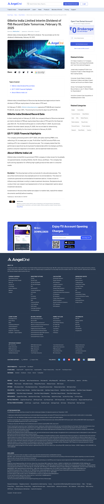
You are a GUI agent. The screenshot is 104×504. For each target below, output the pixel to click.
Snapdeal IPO (78, 330)
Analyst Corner (78, 302)
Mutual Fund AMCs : (13, 399)
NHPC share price (35, 346)
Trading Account (79, 282)
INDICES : (9, 380)
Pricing (67, 9)
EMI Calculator (56, 306)
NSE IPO (77, 318)
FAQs (83, 484)
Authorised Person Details (37, 334)
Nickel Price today (56, 396)
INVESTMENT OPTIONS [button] (37, 276)
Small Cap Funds (45, 403)
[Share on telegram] (15, 72)
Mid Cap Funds (71, 403)
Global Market (85, 114)
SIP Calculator (56, 282)
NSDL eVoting (89, 486)
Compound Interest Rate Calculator (61, 292)
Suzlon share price (13, 346)
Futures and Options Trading (82, 296)
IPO (76, 290)
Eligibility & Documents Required (38, 328)
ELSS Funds (28, 403)
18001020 (25, 359)
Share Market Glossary (58, 322)
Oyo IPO (77, 322)
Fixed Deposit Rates (66, 369)
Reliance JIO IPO (79, 320)
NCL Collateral (72, 486)
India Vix (79, 380)
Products (46, 9)
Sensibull (17, 372)
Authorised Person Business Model (39, 330)
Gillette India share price (30, 107)
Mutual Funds (84, 122)
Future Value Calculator (58, 290)
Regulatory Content (24, 484)
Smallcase (23, 372)
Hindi (73, 118)
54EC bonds (34, 306)
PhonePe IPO (78, 328)
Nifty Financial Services (33, 380)
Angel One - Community (14, 330)
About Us (11, 282)
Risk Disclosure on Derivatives (22, 489)
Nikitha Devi (16, 31)
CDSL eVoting (81, 486)
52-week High (56, 324)
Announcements (57, 320)
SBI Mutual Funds (37, 399)
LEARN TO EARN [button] (13, 316)
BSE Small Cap (71, 380)
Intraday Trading (79, 286)
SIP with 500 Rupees (35, 284)
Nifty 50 (16, 380)
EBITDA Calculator (57, 300)
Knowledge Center (13, 318)
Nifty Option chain (19, 387)
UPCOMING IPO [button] (79, 316)
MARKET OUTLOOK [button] (58, 316)
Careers (10, 292)
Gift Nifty (85, 380)
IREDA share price (13, 349)
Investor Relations (13, 288)
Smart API (58, 369)
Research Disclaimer (12, 484)
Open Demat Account (71, 4)
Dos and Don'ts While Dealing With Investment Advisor (67, 484)
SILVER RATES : (11, 393)
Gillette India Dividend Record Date (23, 86)
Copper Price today (22, 396)
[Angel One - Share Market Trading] (14, 4)
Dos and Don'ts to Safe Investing (39, 484)
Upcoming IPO (34, 288)
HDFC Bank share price (36, 344)
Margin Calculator (57, 280)
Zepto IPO (77, 326)
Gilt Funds (63, 403)
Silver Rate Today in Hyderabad (24, 393)
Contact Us (11, 284)
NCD (32, 300)
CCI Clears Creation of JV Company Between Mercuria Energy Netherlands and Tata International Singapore (82, 63)
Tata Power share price (36, 352)
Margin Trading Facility (49, 369)
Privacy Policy (35, 478)
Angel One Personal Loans (39, 486)
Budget (73, 110)
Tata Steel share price (58, 344)
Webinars (11, 290)
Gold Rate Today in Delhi (37, 390)
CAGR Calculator (57, 286)
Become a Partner (57, 9)
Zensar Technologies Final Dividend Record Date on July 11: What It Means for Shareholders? (82, 89)
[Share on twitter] (23, 72)
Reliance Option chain (59, 387)
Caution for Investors (36, 489)
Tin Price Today (78, 396)
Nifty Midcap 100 (53, 380)
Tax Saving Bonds (35, 310)
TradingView (40, 372)
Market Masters (84, 118)
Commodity (33, 298)
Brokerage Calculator (58, 278)
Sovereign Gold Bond (36, 308)
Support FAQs (35, 359)
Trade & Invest (11, 9)
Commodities (80, 110)
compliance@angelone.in (45, 470)
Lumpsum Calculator (58, 284)
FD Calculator (56, 294)
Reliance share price (80, 344)
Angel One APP (20, 369)
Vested (34, 372)
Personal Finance (75, 126)
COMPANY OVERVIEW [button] (14, 276)
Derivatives (78, 292)
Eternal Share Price (57, 350)
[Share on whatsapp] (19, 72)
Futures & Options (76, 114)
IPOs (77, 118)
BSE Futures (60, 383)
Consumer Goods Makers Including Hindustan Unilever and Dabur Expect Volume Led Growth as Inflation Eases (82, 80)
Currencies (33, 296)
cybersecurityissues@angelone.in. (51, 473)
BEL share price (56, 352)
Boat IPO (77, 324)
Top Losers (55, 330)
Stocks (32, 278)
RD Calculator (56, 296)
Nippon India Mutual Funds (85, 399)
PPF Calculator (56, 304)
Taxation (89, 130)
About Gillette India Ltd (19, 92)
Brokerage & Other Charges (15, 280)
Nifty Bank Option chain (31, 387)
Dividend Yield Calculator (58, 288)
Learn (34, 9)
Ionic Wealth (30, 366)
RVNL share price (35, 349)
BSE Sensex (62, 380)
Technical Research (13, 326)
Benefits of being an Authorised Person (40, 324)
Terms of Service (44, 478)
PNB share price (56, 349)
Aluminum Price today (34, 396)
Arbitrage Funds (55, 403)
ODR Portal (10, 489)
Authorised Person (79, 300)
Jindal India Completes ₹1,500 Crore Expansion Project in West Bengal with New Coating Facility (82, 71)
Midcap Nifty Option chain (45, 387)
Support (73, 9)
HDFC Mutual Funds (60, 399)
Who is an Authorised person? (38, 322)
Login (84, 4)
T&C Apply (88, 484)
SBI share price (34, 350)
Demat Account (79, 280)
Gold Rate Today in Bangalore (84, 390)
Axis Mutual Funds (48, 399)
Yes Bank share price (13, 352)
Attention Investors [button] (13, 410)
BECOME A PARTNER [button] (36, 316)
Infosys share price (79, 346)
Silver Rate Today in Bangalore (41, 393)
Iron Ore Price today (68, 396)
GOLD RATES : (11, 390)
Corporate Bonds (35, 302)
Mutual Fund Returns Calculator (60, 302)
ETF (32, 294)
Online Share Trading (80, 284)
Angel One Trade (29, 369)
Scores (50, 484)
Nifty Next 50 (44, 380)
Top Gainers (56, 328)
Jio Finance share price (80, 350)
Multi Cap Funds (81, 403)
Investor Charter (51, 486)
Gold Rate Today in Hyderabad (68, 390)
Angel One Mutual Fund (26, 399)
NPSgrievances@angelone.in (14, 471)
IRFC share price (12, 344)
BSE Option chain (71, 387)
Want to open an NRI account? (81, 48)
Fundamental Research (14, 324)
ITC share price (78, 349)
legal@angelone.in (47, 475)
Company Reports (13, 328)
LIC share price (78, 352)
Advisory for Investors (61, 486)
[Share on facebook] (27, 72)
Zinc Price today (46, 396)
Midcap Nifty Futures (39, 383)
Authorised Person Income (37, 326)
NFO (32, 286)
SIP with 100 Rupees (35, 282)
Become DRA (34, 320)
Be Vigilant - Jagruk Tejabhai (15, 332)
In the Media (11, 286)
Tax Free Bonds (34, 304)
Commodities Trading (80, 294)
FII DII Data (55, 332)
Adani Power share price (58, 346)
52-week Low (56, 326)
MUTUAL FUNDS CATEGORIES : (15, 402)
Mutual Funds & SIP (24, 9)
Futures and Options (35, 290)
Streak (29, 372)
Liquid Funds (36, 403)
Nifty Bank (22, 380)
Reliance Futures (51, 383)
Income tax (78, 298)
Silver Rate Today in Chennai (58, 393)
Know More (20, 206)
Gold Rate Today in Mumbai (23, 390)
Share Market (81, 130)
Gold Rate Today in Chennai (52, 390)
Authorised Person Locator (37, 336)
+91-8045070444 (33, 473)
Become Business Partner (37, 318)
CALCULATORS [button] (57, 276)
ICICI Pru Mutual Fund (71, 399)
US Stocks (33, 292)
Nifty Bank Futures (28, 383)
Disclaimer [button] (10, 453)
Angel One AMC (22, 366)
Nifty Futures (18, 383)
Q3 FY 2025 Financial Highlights (22, 89)
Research (74, 130)
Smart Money (12, 320)
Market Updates (75, 122)
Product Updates (86, 126)
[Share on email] (31, 72)
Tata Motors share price (14, 350)
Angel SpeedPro (38, 369)
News (39, 9)
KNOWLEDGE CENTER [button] (81, 276)
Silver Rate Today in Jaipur (73, 393)
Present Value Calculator (59, 298)
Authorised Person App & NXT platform (40, 332)
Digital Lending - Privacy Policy (23, 486)
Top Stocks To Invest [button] (15, 343)
